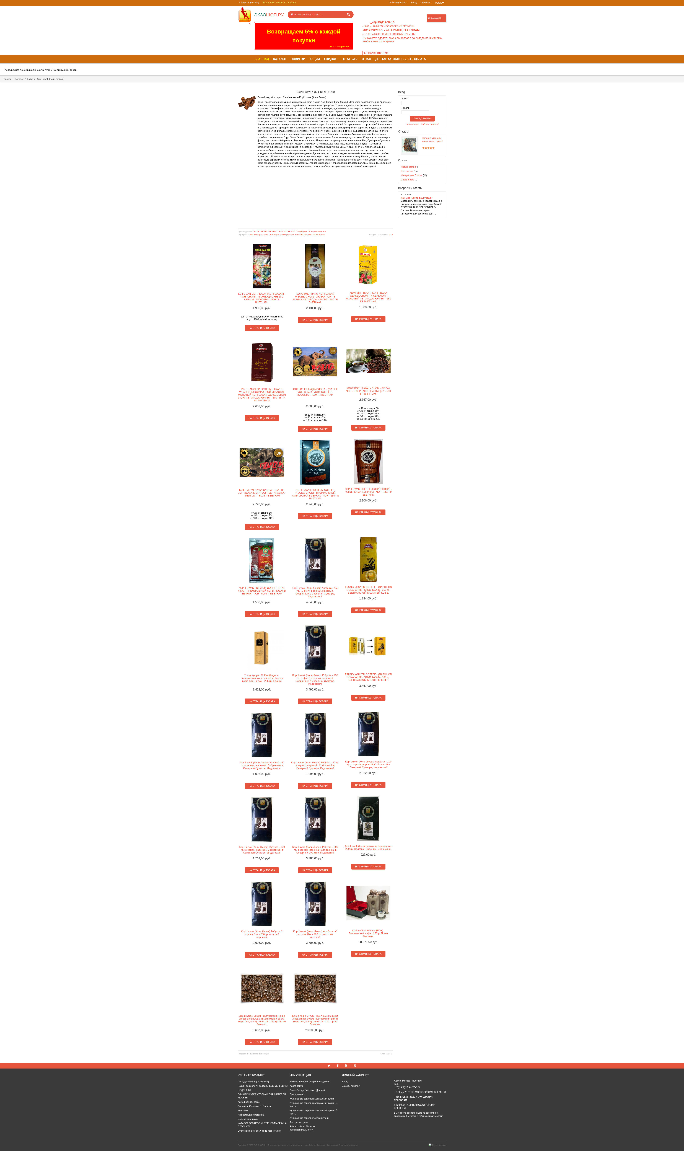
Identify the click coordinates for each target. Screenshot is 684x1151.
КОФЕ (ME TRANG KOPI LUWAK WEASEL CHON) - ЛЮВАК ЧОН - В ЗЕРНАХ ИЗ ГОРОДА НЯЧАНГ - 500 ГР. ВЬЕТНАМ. (315, 298)
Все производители (317, 231)
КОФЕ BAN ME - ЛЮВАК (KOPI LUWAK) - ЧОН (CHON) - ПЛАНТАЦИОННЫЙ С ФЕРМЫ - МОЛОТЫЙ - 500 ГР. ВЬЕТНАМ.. (262, 298)
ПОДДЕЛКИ (244, 1090)
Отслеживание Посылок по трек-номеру (259, 1130)
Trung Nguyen (302, 231)
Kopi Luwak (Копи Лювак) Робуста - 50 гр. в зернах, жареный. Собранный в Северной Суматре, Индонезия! (315, 765)
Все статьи (407, 171)
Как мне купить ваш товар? (416, 197)
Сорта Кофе (407, 179)
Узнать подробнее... (340, 46)
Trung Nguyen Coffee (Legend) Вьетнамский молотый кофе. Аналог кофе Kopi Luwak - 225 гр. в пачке (262, 678)
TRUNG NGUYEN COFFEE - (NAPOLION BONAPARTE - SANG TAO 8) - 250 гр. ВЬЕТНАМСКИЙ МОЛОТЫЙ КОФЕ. (368, 590)
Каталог (19, 79)
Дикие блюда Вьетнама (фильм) (307, 1090)
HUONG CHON (267, 231)
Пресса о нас (297, 1094)
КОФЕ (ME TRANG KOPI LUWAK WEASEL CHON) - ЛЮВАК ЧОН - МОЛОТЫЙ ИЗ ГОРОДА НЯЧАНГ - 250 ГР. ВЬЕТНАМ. (368, 297)
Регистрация (412, 124)
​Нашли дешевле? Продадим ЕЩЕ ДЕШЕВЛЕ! (263, 1086)
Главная (7, 79)
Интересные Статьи (411, 175)
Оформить (426, 2)
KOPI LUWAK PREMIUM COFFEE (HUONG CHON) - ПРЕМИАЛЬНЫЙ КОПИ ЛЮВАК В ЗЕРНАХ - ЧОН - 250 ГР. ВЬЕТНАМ (315, 494)
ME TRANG (279, 231)
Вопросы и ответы (410, 188)
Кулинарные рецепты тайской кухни (309, 1118)
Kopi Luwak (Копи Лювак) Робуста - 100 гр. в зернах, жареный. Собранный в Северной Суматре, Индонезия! (262, 849)
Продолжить (422, 118)
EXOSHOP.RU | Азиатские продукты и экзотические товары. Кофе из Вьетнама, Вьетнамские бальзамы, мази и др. (305, 1145)
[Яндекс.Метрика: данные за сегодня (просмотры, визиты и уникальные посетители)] (437, 1145)
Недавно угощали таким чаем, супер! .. (432, 141)
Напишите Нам (377, 53)
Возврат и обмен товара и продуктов (310, 1081)
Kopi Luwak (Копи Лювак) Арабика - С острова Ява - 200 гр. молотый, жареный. (315, 934)
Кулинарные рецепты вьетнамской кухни (312, 1098)
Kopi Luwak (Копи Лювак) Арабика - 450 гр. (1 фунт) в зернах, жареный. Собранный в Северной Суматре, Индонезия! (315, 592)
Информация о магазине (251, 1114)
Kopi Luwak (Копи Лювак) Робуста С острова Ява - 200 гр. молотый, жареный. (262, 934)
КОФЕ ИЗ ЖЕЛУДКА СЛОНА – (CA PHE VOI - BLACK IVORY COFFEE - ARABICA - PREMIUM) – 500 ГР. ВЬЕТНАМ (262, 492)
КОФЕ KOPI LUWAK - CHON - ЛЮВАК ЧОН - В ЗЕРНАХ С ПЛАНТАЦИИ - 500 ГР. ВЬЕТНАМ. (368, 391)
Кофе (30, 79)
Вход (414, 2)
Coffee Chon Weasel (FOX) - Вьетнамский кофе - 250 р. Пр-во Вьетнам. (368, 933)
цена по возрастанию (297, 235)
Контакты (243, 1110)
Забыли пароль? (398, 2)
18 (392, 235)
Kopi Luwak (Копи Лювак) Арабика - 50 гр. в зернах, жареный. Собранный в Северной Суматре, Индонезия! (261, 765)
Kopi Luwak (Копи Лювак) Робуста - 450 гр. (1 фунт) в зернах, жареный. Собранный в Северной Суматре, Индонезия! (315, 679)
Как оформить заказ (249, 1102)
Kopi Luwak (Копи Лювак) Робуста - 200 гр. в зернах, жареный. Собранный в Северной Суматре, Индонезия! (315, 849)
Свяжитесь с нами (248, 1119)
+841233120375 (372, 30)
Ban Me (256, 231)
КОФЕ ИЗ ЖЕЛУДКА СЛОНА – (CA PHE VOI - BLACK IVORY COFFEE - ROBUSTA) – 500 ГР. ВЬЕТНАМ (315, 392)
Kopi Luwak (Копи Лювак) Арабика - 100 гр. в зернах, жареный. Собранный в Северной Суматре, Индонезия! (368, 764)
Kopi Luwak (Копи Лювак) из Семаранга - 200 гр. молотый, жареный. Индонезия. (368, 847)
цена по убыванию (316, 235)
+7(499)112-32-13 (383, 22)
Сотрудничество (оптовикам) (253, 1081)
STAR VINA (290, 231)
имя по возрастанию (259, 235)
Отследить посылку (248, 2)
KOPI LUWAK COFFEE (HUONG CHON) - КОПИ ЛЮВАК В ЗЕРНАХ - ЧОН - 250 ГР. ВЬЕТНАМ (368, 492)
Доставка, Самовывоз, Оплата (254, 1106)
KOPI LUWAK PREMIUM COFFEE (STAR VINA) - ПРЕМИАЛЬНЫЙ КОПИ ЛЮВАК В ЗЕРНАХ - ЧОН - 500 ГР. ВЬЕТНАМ (262, 590)
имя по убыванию (278, 235)
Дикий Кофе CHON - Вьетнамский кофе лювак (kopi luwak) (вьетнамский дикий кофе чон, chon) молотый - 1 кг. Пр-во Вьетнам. (315, 1020)
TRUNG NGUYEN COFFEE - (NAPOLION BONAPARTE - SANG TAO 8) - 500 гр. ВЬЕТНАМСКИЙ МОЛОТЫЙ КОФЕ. (368, 677)
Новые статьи (408, 166)
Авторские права (299, 1122)
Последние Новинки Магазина (279, 2)
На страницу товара (262, 328)
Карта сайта (296, 1086)
